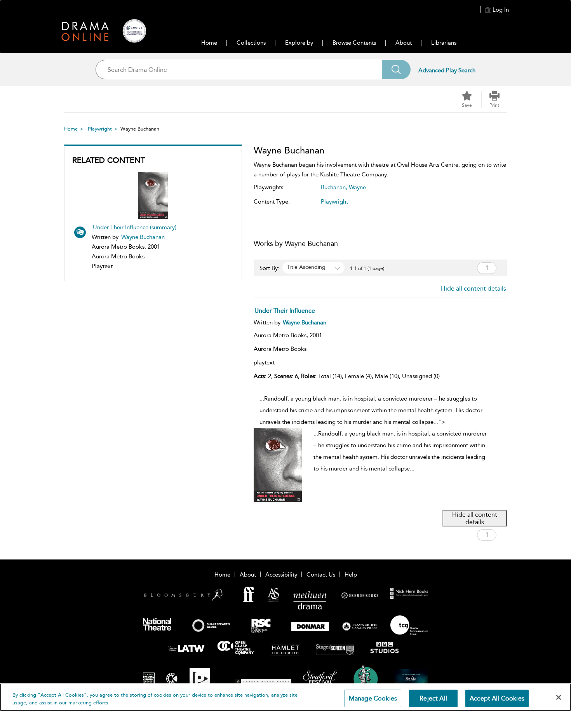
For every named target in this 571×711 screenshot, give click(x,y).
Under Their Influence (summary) (134, 227)
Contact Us (320, 574)
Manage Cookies (373, 698)
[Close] (558, 697)
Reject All (433, 698)
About (403, 42)
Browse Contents (354, 42)
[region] (285, 697)
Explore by (299, 42)
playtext (264, 362)
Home (209, 42)
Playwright (100, 129)
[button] (494, 99)
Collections (251, 42)
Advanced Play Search (446, 70)
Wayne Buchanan (143, 237)
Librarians (443, 42)
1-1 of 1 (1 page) (367, 268)
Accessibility (281, 574)
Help (351, 574)
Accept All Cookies (497, 698)
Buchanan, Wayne (343, 187)
